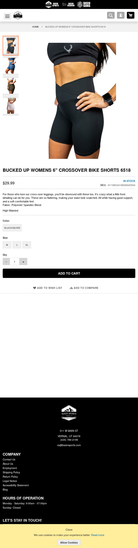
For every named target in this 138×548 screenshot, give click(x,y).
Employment (10, 468)
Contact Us (9, 459)
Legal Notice (10, 481)
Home (38, 26)
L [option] (17, 244)
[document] (69, 538)
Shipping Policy (11, 472)
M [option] (7, 244)
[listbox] (69, 228)
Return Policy (10, 476)
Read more (98, 535)
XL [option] (27, 244)
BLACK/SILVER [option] (11, 227)
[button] (121, 15)
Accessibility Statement (16, 485)
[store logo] (22, 15)
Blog (5, 489)
